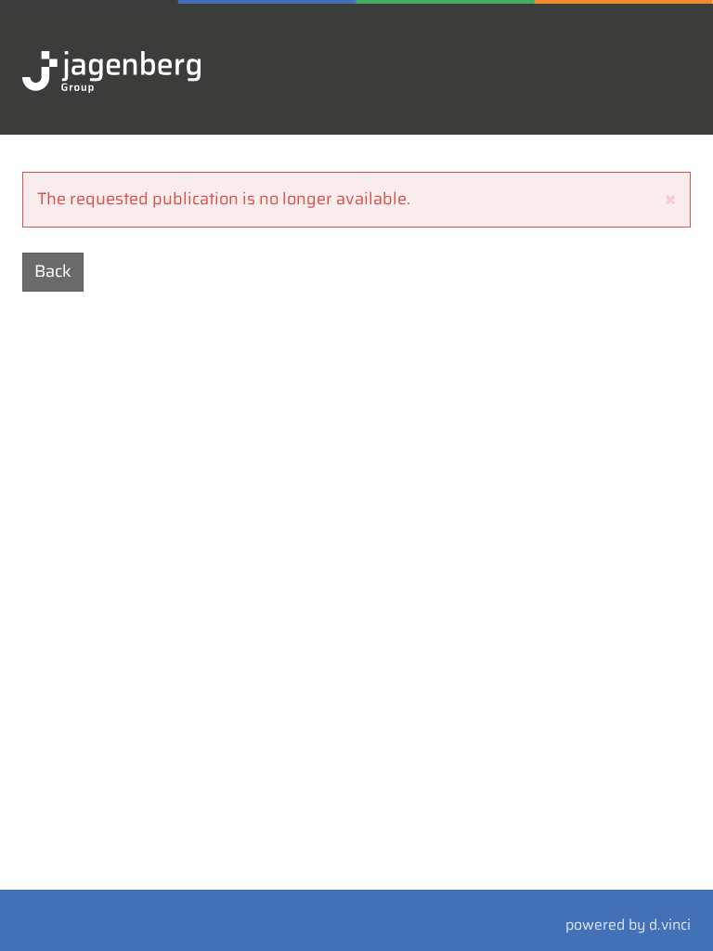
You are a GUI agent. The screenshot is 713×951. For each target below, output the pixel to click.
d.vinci (670, 924)
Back (52, 271)
